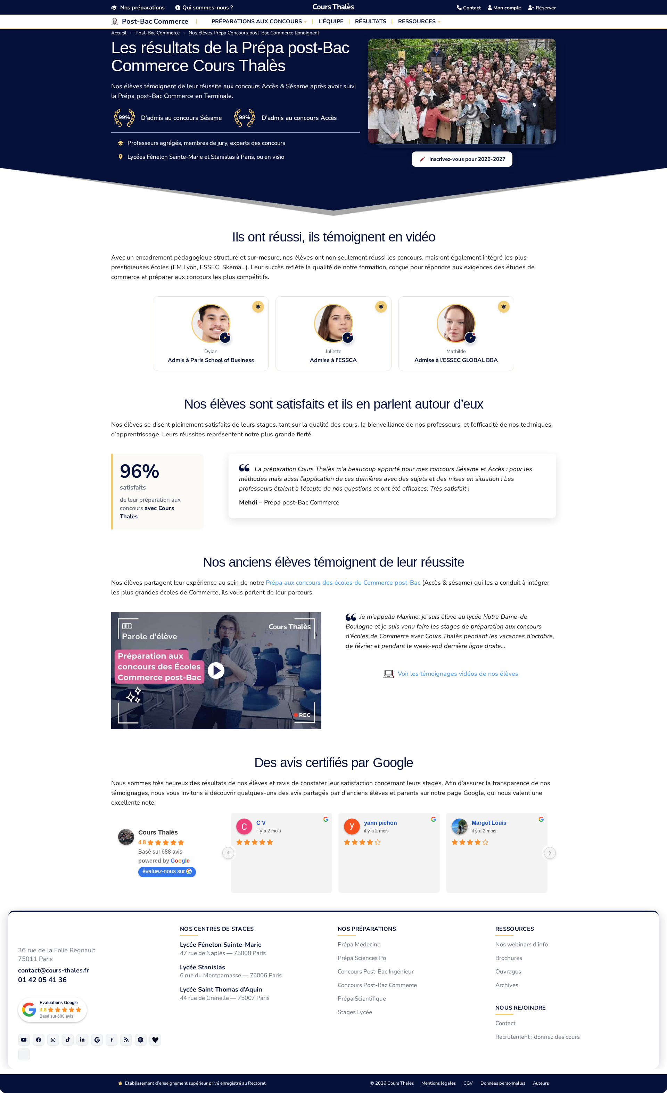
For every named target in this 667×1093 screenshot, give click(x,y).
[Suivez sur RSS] (126, 1039)
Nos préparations (142, 8)
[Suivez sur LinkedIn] (82, 1039)
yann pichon (380, 822)
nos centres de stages (217, 929)
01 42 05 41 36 (42, 979)
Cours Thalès (158, 832)
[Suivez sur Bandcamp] (155, 1039)
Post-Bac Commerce (155, 21)
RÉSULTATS (370, 21)
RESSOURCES (417, 21)
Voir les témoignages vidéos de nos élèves (458, 673)
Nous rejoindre (520, 1007)
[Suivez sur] (24, 1054)
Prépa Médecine (359, 944)
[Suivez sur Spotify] (141, 1039)
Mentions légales (438, 1083)
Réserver (545, 8)
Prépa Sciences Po (362, 958)
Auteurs (541, 1083)
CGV (468, 1083)
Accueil (118, 33)
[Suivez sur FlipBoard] (111, 1039)
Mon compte (506, 8)
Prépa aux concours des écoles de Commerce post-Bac (343, 582)
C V (261, 822)
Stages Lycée (355, 1012)
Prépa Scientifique (362, 998)
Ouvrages (508, 972)
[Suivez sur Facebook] (38, 1039)
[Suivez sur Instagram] (53, 1039)
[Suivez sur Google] (97, 1039)
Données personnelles (502, 1083)
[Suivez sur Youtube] (24, 1039)
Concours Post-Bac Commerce (377, 985)
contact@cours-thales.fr (53, 970)
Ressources (514, 929)
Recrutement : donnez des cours (537, 1037)
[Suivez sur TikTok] (68, 1039)
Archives (506, 985)
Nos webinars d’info (521, 944)
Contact (471, 8)
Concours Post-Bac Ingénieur (376, 972)
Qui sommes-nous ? (207, 7)
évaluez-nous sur (163, 871)
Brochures (508, 958)
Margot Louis (489, 822)
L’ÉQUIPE (331, 21)
